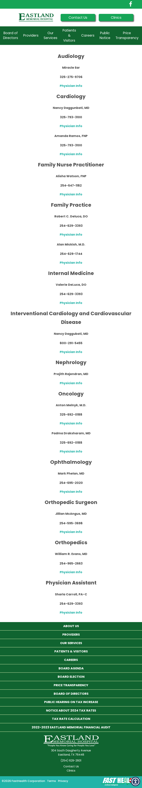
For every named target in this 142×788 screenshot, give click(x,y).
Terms (51, 781)
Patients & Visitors (69, 35)
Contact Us (78, 17)
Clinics (116, 17)
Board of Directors (10, 35)
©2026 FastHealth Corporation (23, 781)
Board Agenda (71, 668)
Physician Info (71, 86)
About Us (71, 626)
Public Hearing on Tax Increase (71, 702)
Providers (30, 35)
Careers (87, 35)
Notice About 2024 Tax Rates (71, 710)
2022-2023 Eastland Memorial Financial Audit (71, 727)
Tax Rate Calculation (71, 719)
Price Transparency (127, 35)
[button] (135, 781)
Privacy (63, 781)
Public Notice (105, 35)
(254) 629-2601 (71, 761)
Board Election (71, 676)
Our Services (50, 35)
